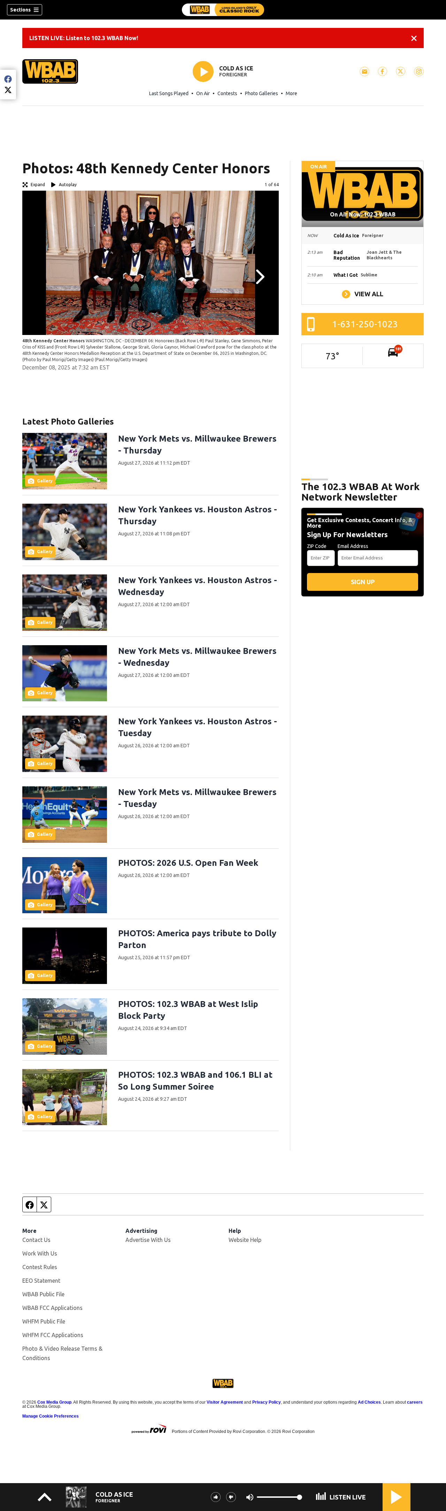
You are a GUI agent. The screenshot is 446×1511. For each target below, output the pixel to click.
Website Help (245, 1240)
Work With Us (39, 1253)
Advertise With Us (148, 1240)
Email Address (353, 546)
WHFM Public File (43, 1321)
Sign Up (363, 581)
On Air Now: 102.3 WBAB (362, 214)
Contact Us (36, 1240)
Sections (20, 10)
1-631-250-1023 (365, 324)
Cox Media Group (54, 1402)
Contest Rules (39, 1267)
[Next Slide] (259, 277)
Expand (38, 184)
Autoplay (68, 184)
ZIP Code (316, 546)
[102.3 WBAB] (223, 10)
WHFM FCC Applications (52, 1335)
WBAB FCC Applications (52, 1308)
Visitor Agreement (225, 1402)
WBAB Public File (43, 1294)
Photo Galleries (261, 93)
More (291, 93)
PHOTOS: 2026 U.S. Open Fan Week (188, 863)
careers (415, 1402)
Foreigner (233, 74)
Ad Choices (369, 1402)
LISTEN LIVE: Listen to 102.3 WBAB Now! (83, 38)
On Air (203, 93)
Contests (227, 93)
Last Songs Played (169, 93)
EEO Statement (41, 1280)
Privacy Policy (266, 1402)
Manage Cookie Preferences (50, 1416)
